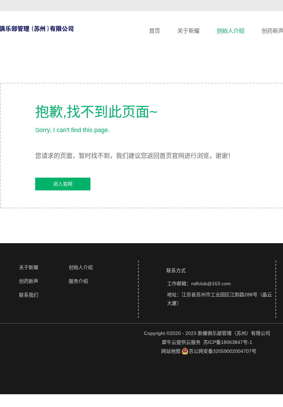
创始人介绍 (230, 31)
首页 (154, 31)
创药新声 (28, 281)
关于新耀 (188, 31)
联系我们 (28, 295)
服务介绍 (78, 281)
